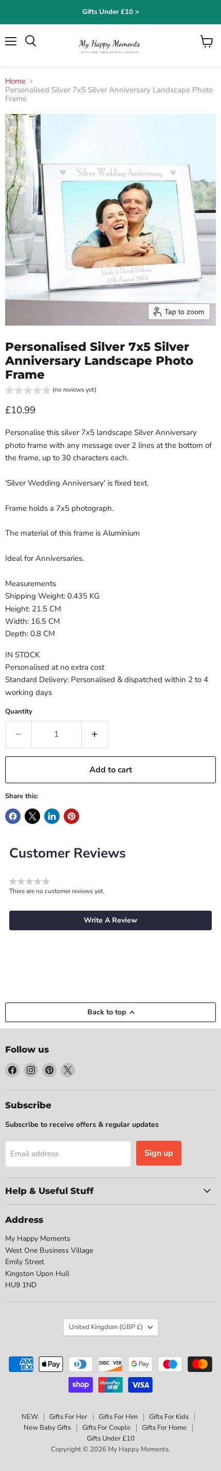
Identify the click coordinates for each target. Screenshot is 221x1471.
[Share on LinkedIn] (52, 816)
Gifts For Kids (169, 1416)
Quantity (18, 712)
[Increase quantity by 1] (95, 734)
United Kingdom (106, 1327)
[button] (51, 391)
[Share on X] (32, 816)
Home (15, 81)
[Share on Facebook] (13, 816)
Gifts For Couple (106, 1427)
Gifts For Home (164, 1427)
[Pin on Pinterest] (71, 816)
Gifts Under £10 (111, 1438)
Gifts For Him (118, 1416)
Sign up (158, 1153)
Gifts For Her (68, 1416)
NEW (30, 1416)
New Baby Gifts (47, 1427)
